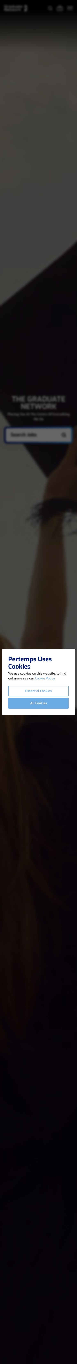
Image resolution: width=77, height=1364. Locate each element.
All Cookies (38, 703)
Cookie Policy (45, 678)
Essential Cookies (38, 691)
